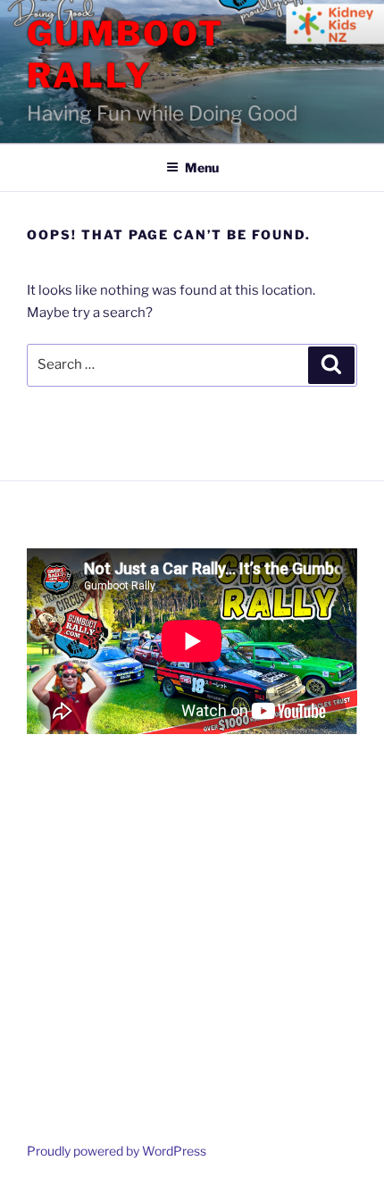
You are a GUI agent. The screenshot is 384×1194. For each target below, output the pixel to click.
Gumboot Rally (125, 54)
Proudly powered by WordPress (116, 1150)
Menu (202, 167)
